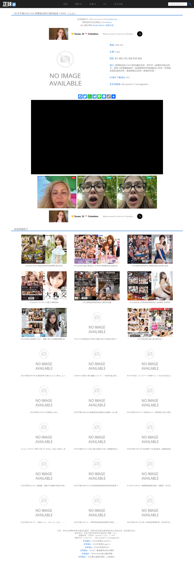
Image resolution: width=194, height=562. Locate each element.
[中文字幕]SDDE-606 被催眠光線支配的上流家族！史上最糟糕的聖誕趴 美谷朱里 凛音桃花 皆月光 (97, 412)
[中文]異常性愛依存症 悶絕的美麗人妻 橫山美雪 (150, 266)
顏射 (140, 58)
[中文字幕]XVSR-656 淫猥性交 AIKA (44, 412)
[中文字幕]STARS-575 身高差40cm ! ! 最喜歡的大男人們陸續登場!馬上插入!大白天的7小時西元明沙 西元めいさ (150, 412)
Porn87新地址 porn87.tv (101, 541)
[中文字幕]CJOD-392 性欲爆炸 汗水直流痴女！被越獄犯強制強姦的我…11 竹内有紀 (150, 449)
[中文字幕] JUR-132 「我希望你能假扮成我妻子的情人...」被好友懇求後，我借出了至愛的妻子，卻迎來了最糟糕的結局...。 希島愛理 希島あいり (97, 522)
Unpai (117, 52)
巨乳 (126, 58)
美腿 (130, 58)
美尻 (135, 58)
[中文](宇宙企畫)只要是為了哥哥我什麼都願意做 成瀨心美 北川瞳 (97, 266)
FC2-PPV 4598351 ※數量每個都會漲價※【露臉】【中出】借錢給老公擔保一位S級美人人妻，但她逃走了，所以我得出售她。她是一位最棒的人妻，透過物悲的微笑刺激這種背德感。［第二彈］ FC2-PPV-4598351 (150, 486)
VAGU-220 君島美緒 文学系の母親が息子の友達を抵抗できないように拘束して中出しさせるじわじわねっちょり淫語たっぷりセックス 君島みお (97, 339)
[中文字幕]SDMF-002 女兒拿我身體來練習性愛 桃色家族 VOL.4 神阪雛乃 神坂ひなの (97, 486)
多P (116, 58)
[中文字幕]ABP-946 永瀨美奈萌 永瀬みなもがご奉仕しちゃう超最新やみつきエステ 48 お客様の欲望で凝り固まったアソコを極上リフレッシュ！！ (44, 376)
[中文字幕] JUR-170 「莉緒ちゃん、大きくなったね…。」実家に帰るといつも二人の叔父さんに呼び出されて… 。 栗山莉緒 (44, 522)
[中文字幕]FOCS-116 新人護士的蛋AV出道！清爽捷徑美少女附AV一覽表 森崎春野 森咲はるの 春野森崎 (97, 449)
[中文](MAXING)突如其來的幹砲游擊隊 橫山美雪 (44, 266)
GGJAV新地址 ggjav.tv (101, 544)
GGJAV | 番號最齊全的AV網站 (101, 550)
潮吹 (121, 58)
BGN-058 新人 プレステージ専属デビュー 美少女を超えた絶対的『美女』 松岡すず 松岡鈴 (150, 376)
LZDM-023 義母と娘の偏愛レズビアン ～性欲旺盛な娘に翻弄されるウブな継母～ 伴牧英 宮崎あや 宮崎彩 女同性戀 (97, 376)
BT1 (128, 77)
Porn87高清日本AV (101, 547)
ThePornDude (98, 25)
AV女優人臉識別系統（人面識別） (101, 557)
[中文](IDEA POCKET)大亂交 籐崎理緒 (44, 302)
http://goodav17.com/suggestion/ (134, 84)
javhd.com (112, 19)
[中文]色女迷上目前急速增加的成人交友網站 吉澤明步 (150, 302)
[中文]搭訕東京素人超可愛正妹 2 (150, 339)
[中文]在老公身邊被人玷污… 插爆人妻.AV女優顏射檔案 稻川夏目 (44, 339)
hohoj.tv (108, 22)
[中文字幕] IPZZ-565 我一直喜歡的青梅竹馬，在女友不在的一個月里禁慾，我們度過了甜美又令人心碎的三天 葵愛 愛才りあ (150, 522)
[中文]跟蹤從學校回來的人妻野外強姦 (97, 302)
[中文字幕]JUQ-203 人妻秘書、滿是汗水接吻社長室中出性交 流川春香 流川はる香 (44, 486)
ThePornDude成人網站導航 (101, 554)
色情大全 (110, 25)
